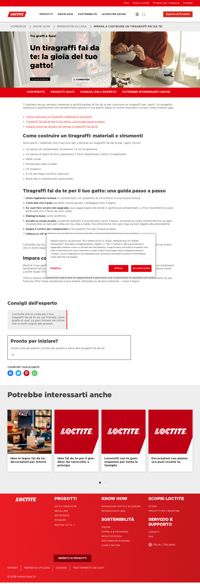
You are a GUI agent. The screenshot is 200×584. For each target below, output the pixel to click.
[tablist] (100, 482)
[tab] (100, 483)
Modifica (56, 268)
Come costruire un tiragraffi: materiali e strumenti (59, 117)
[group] (100, 319)
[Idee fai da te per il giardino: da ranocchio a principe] (76, 441)
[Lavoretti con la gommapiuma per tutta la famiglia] (123, 441)
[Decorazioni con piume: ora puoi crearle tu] (170, 441)
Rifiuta (118, 268)
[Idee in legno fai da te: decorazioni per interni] (29, 441)
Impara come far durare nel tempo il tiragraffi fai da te (62, 126)
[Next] (196, 442)
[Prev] (3, 442)
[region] (101, 255)
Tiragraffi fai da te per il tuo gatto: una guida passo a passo (65, 121)
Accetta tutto (141, 268)
